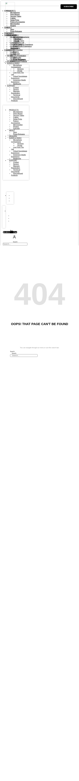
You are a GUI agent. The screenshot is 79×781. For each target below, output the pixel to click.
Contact (16, 87)
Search (15, 242)
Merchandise (18, 125)
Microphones (18, 112)
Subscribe (69, 6)
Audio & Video (15, 138)
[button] (5, 186)
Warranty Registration (15, 92)
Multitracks (17, 84)
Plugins (16, 126)
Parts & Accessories (15, 122)
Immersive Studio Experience (18, 81)
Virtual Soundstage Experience (19, 77)
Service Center (15, 58)
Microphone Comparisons (16, 141)
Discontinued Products (17, 99)
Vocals (19, 71)
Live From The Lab (17, 73)
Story (15, 132)
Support (11, 86)
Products (14, 110)
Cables (15, 117)
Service (16, 89)
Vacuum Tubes (18, 115)
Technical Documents (15, 96)
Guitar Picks (17, 119)
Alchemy (20, 144)
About (12, 130)
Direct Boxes (18, 113)
